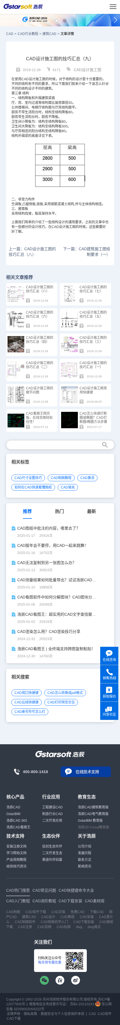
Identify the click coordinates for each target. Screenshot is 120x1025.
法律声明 (13, 1014)
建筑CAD (49, 34)
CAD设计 (28, 79)
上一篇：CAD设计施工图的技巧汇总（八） (32, 252)
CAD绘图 (64, 927)
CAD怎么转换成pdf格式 (65, 693)
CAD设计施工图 (87, 69)
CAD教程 (68, 917)
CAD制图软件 (25, 922)
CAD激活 (87, 478)
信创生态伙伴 (52, 846)
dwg (79, 927)
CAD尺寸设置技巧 (28, 478)
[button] (56, 21)
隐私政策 (30, 1014)
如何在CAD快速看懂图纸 (33, 487)
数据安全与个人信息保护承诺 (62, 1014)
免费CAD (78, 912)
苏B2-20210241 (82, 1004)
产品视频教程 (16, 860)
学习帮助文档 (16, 853)
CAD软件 (105, 1014)
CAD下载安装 (83, 922)
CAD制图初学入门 (54, 922)
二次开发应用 (52, 821)
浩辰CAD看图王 (18, 827)
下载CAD (97, 912)
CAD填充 (68, 487)
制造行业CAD (52, 814)
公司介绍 (84, 846)
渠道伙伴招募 (52, 860)
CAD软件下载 (35, 912)
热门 (59, 511)
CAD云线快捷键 (27, 702)
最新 (91, 511)
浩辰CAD (13, 807)
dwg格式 (94, 927)
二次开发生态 (52, 853)
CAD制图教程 (61, 478)
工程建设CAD (52, 807)
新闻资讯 (84, 866)
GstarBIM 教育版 (90, 821)
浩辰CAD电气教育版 (93, 814)
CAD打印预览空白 (61, 702)
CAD (9, 34)
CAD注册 (25, 927)
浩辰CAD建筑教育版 (93, 807)
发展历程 (84, 853)
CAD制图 (13, 912)
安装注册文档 (16, 846)
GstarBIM (13, 814)
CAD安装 (87, 917)
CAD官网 (44, 927)
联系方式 (84, 860)
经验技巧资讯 (16, 866)
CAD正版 (58, 912)
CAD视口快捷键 (27, 693)
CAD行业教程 (28, 34)
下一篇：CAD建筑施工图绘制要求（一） (86, 252)
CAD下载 (14, 1019)
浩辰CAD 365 (16, 821)
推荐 (27, 511)
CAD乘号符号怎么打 (30, 712)
